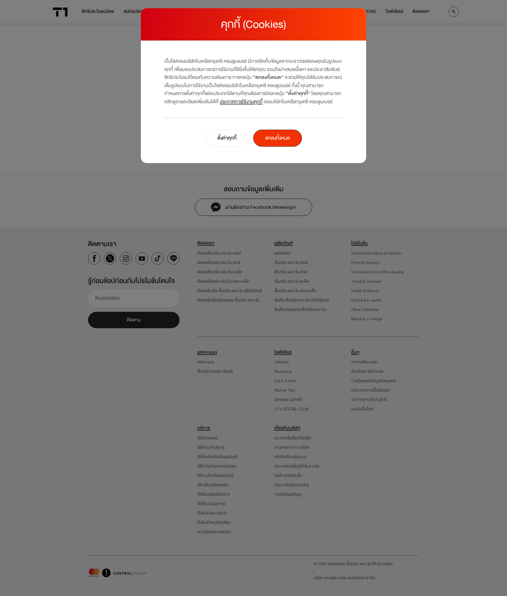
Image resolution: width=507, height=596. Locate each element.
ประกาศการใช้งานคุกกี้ (241, 102)
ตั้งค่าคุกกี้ (226, 138)
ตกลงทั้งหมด (277, 138)
